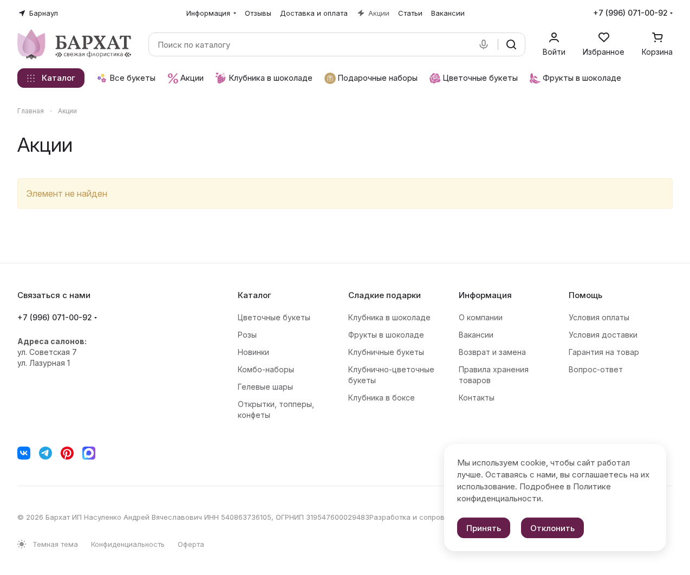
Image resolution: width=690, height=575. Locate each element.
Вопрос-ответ (596, 369)
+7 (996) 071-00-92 (630, 12)
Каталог (254, 295)
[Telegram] (45, 453)
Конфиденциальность (128, 544)
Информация (485, 295)
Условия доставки (603, 334)
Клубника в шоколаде (389, 317)
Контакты (476, 397)
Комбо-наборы (266, 369)
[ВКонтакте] (23, 453)
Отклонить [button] (552, 528)
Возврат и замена (492, 352)
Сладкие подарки (384, 295)
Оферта (191, 544)
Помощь (585, 295)
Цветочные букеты (274, 317)
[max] (88, 453)
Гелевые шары (265, 386)
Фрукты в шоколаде (386, 334)
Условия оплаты (599, 317)
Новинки (253, 352)
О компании (481, 317)
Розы (247, 334)
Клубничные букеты (386, 352)
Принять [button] (483, 528)
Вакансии (476, 334)
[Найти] (511, 44)
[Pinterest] (67, 453)
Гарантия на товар (604, 352)
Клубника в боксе (381, 397)
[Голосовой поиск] (486, 44)
